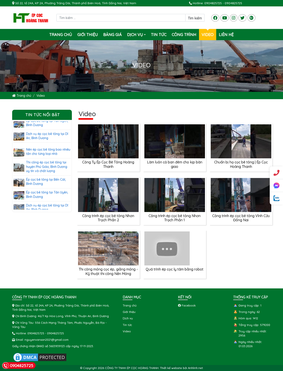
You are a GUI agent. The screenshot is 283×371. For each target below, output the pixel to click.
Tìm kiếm (195, 18)
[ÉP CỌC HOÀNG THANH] (31, 17)
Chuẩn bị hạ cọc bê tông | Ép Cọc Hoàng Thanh (241, 164)
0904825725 (213, 3)
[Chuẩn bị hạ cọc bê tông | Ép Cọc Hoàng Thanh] (241, 141)
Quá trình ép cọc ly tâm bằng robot (174, 269)
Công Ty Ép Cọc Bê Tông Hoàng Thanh (108, 164)
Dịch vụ (137, 36)
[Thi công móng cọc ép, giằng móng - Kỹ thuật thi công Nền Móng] (108, 248)
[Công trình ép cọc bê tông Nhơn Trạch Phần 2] (108, 194)
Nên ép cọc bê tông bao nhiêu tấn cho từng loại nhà (48, 145)
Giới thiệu (87, 34)
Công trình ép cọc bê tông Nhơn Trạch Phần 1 (175, 218)
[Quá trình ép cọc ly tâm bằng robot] (167, 248)
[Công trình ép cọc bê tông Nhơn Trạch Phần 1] (174, 194)
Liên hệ (226, 34)
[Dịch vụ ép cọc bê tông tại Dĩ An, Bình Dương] (18, 129)
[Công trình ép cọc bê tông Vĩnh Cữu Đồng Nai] (241, 194)
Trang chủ (60, 34)
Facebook (188, 305)
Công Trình (184, 34)
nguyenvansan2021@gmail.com (47, 339)
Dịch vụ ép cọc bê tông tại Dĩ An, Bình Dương (47, 129)
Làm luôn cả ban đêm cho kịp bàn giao (174, 164)
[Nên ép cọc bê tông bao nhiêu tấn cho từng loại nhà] (18, 145)
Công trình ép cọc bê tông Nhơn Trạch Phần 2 (108, 218)
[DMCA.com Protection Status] (39, 357)
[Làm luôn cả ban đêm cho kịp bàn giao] (174, 141)
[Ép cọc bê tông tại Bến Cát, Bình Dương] (18, 175)
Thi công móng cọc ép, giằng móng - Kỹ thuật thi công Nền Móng (108, 271)
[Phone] (276, 173)
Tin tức (158, 34)
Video (208, 34)
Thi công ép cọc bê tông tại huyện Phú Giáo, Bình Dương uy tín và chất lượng (46, 159)
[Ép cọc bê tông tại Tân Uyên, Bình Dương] (18, 188)
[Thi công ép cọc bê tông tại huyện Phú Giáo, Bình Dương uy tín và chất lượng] (18, 160)
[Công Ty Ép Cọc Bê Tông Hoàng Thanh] (108, 141)
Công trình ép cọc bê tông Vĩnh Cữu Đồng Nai (241, 218)
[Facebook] (276, 185)
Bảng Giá (112, 34)
